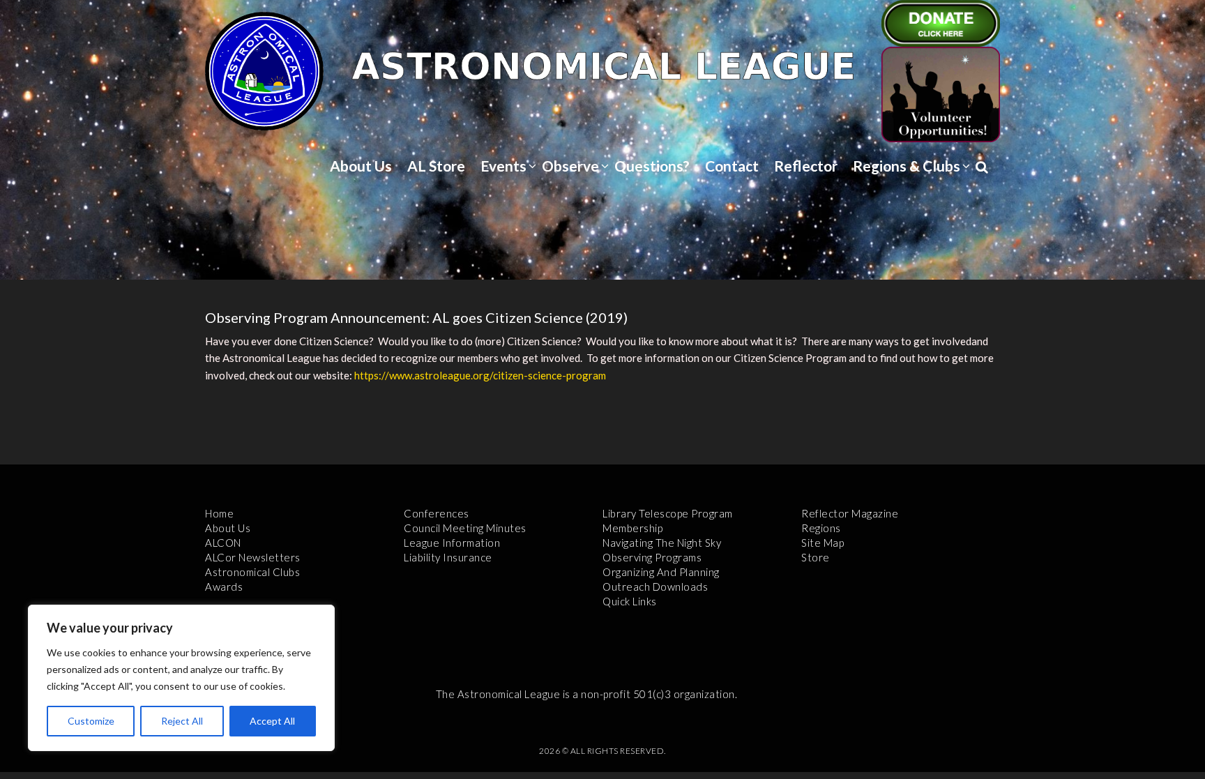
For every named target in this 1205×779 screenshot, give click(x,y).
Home (219, 513)
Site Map (822, 542)
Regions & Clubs (906, 165)
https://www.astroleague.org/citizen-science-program (480, 375)
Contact (732, 165)
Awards (224, 586)
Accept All (272, 721)
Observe (570, 165)
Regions (821, 528)
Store (815, 557)
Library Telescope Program (667, 513)
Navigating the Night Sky (661, 542)
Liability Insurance (448, 557)
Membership (632, 528)
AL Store (436, 165)
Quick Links (629, 601)
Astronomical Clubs (252, 572)
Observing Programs (652, 557)
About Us (361, 165)
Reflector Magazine (849, 513)
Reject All (182, 721)
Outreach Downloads (655, 586)
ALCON (223, 542)
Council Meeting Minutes (465, 528)
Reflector (806, 165)
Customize (91, 721)
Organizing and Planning (661, 572)
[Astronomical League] (264, 70)
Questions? (652, 165)
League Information (452, 542)
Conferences (436, 513)
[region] (181, 678)
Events (503, 165)
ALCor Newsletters (253, 557)
